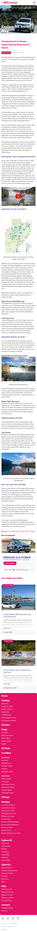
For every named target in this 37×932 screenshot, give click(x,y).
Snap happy (5, 854)
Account (5, 905)
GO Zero (5, 725)
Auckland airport (7, 766)
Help (3, 886)
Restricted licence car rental (10, 833)
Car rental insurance (8, 805)
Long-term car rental (8, 808)
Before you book (6, 889)
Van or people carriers (8, 717)
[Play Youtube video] (18, 196)
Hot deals (4, 732)
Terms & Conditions (7, 926)
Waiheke (4, 769)
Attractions (6, 52)
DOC (23, 259)
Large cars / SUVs (7, 706)
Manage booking (7, 908)
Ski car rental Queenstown (10, 824)
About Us (6, 865)
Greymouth (5, 781)
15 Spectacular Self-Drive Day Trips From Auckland (17, 615)
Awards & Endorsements (9, 870)
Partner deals (5, 738)
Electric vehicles (6, 709)
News (3, 882)
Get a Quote (10, 563)
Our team (4, 876)
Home (3, 7)
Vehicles (5, 701)
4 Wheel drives (6, 715)
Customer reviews (7, 873)
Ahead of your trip (7, 892)
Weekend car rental (7, 816)
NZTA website (17, 524)
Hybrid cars (5, 712)
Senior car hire (6, 830)
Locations (6, 753)
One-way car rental (7, 810)
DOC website (20, 447)
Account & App (6, 900)
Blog (7, 7)
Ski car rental (5, 819)
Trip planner (5, 843)
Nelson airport (6, 779)
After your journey (7, 898)
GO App (5, 797)
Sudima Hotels (6, 741)
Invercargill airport (7, 793)
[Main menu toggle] (34, 2)
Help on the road (7, 895)
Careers (3, 929)
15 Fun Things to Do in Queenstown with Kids (17, 671)
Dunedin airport (6, 790)
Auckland (4, 760)
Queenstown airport (8, 787)
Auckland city (6, 763)
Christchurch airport (8, 784)
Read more (7, 628)
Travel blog (5, 852)
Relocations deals (7, 735)
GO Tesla (5, 748)
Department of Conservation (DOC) (13, 175)
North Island (5, 757)
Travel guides (5, 846)
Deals (4, 729)
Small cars (4, 703)
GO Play (4, 849)
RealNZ (3, 744)
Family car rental (7, 827)
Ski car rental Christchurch (10, 822)
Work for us (5, 879)
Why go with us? (6, 868)
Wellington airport (7, 771)
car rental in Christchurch (23, 146)
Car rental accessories (8, 720)
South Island (5, 776)
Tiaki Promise (5, 860)
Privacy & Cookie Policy (9, 923)
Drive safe (4, 857)
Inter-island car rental (8, 813)
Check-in (4, 911)
